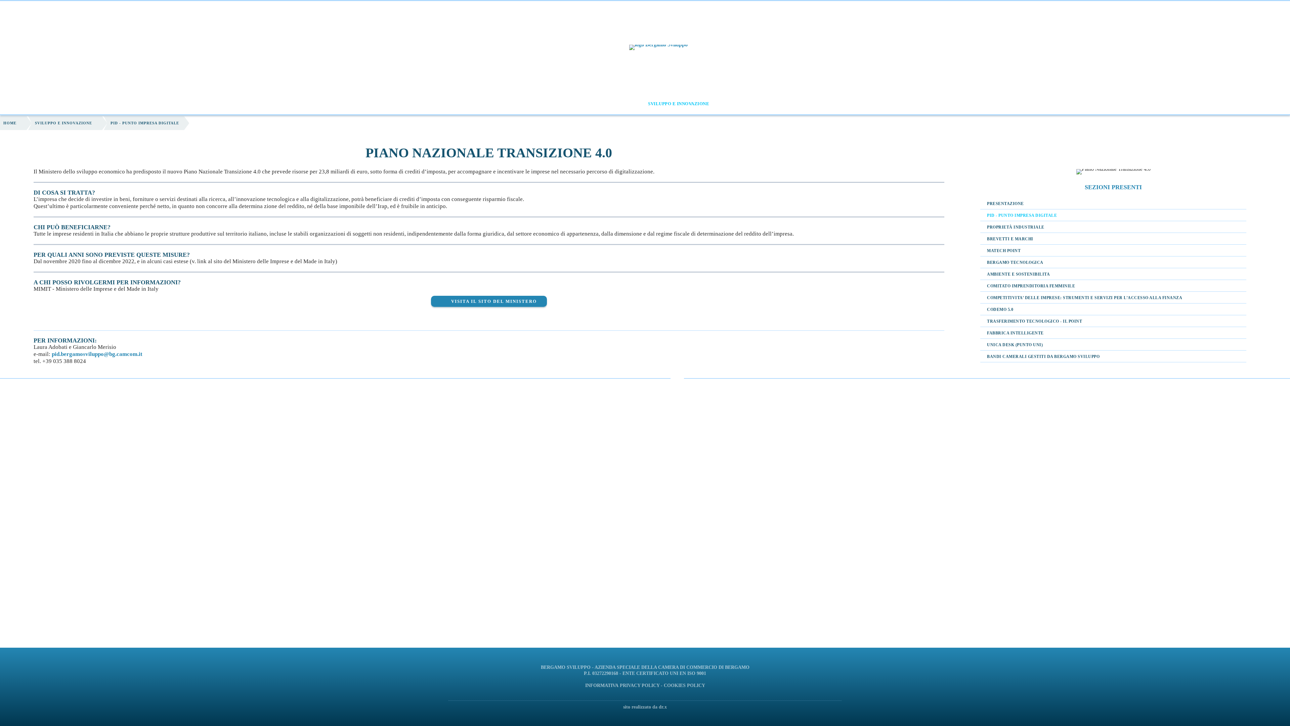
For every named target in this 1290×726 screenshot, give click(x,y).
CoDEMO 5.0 (1000, 309)
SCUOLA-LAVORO (540, 103)
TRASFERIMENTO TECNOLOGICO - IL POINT (1034, 321)
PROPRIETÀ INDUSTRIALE (1015, 227)
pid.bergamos (68, 354)
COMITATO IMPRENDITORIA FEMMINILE (1031, 286)
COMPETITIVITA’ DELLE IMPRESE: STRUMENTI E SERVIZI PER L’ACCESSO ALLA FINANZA (1084, 297)
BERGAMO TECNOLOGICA (1015, 262)
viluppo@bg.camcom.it (113, 354)
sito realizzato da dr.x (645, 707)
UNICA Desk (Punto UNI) (1015, 344)
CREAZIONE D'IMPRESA (603, 103)
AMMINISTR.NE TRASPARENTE (843, 103)
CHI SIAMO (442, 103)
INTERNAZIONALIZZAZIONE (759, 103)
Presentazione (1005, 203)
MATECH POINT (1004, 250)
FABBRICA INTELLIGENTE (1015, 333)
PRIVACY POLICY (639, 685)
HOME (412, 103)
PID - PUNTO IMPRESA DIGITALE (1022, 215)
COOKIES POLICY (684, 685)
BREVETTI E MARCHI (1010, 239)
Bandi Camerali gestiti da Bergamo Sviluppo (1043, 356)
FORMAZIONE (487, 103)
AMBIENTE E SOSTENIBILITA (1018, 274)
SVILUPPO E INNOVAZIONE (678, 103)
